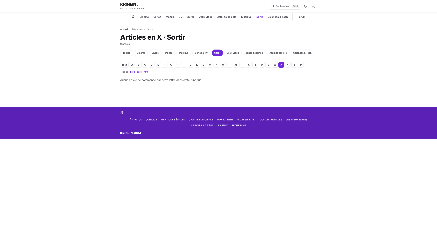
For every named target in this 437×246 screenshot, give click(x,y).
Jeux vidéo (206, 16)
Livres (190, 16)
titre (132, 71)
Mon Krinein (225, 119)
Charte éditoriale (201, 119)
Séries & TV (201, 52)
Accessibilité (246, 119)
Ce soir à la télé (202, 125)
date (139, 71)
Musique (246, 16)
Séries (157, 16)
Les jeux (222, 125)
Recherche (239, 125)
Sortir (259, 16)
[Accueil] (133, 16)
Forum (301, 16)
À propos (136, 119)
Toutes (126, 52)
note (146, 71)
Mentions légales (173, 119)
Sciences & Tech (278, 16)
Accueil (124, 29)
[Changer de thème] (305, 6)
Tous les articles (270, 119)
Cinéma (144, 16)
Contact (151, 119)
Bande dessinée (254, 52)
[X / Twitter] (122, 112)
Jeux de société (226, 16)
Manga (170, 16)
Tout (124, 64)
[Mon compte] (313, 6)
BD (180, 16)
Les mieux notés (296, 119)
